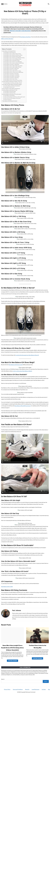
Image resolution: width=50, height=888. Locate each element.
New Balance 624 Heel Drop (10, 92)
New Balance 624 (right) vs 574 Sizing (12, 74)
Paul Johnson (16, 610)
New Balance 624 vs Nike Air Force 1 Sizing (13, 70)
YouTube (44, 689)
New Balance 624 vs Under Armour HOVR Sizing (14, 72)
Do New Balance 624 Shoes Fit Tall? (10, 90)
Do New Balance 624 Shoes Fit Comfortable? (12, 94)
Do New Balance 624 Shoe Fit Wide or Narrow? (12, 81)
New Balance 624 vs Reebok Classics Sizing (13, 56)
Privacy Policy (7, 689)
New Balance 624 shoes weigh (16, 364)
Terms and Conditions (18, 689)
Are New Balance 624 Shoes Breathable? (12, 85)
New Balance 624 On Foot (10, 87)
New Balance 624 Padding (10, 95)
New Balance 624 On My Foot (10, 52)
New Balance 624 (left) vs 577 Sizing (12, 73)
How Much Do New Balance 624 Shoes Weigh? (12, 84)
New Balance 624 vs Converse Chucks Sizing (13, 80)
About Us (27, 689)
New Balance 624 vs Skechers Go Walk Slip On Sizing (14, 57)
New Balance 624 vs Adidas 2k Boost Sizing (13, 53)
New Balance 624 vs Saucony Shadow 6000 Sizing (14, 63)
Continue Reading (12, 660)
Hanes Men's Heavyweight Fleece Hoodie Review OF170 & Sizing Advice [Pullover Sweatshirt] (12, 648)
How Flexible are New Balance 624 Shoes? (11, 88)
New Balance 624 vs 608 (7, 586)
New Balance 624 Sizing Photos (9, 51)
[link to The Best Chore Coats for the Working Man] (37, 635)
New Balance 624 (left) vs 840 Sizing (12, 68)
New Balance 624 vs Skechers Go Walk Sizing (13, 61)
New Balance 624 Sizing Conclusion (10, 101)
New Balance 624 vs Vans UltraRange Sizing (13, 59)
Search (2, 679)
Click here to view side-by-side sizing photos (20, 30)
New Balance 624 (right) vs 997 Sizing (12, 76)
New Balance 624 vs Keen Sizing (11, 78)
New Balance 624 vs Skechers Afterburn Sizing (13, 55)
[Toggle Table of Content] (23, 49)
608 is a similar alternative (7, 38)
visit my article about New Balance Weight (22, 371)
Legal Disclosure (35, 689)
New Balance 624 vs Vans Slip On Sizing (12, 60)
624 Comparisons (8, 99)
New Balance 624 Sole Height (10, 91)
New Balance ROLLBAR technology (23, 405)
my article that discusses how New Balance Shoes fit (27, 355)
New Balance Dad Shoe (25, 36)
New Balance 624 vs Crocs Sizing (11, 69)
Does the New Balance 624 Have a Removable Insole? (15, 96)
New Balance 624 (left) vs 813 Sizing (12, 77)
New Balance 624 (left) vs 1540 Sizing (12, 64)
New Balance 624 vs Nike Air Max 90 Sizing (13, 67)
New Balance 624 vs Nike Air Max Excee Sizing (13, 65)
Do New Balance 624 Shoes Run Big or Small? (13, 83)
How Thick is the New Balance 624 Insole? (13, 98)
